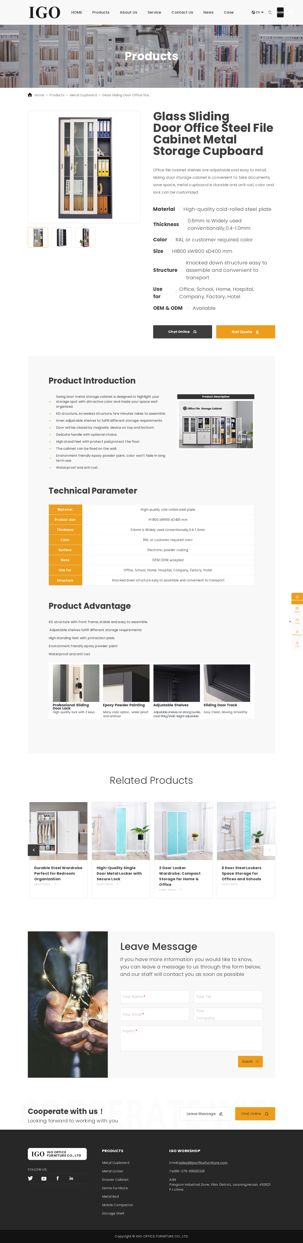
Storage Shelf (113, 1213)
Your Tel (203, 996)
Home (39, 95)
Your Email (132, 1014)
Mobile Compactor (117, 1205)
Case (229, 12)
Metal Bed (110, 1196)
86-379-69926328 (190, 1171)
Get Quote (246, 331)
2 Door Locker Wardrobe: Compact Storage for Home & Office (179, 876)
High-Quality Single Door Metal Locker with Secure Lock (119, 873)
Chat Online (280, 12)
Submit (250, 1061)
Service (154, 12)
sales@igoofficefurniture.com (203, 1162)
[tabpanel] (84, 167)
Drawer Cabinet (115, 1179)
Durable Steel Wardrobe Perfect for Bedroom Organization (58, 873)
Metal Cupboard (83, 95)
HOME (76, 12)
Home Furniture (115, 1188)
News (208, 12)
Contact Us (182, 12)
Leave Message (205, 1113)
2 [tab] (62, 237)
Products (101, 12)
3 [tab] (85, 237)
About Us (128, 12)
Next (269, 856)
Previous (33, 856)
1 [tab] (38, 237)
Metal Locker (112, 1171)
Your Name (133, 996)
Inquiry (129, 1030)
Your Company (205, 1014)
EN (258, 12)
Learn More (45, 884)
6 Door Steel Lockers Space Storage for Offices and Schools (242, 873)
